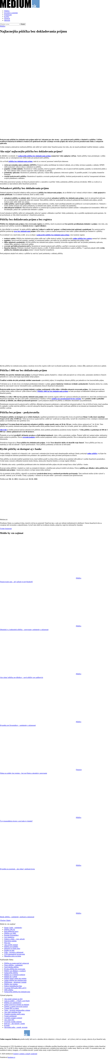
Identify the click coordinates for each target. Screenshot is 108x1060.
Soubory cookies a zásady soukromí (25, 1054)
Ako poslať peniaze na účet (13, 999)
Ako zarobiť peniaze (11, 945)
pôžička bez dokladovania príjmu (20, 161)
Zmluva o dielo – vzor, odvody (14, 939)
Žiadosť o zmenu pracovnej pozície (16, 1006)
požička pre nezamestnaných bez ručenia (66, 399)
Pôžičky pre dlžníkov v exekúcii (15, 971)
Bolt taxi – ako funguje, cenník (14, 1023)
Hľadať (23, 24)
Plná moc (7, 943)
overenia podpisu (29, 437)
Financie (7, 18)
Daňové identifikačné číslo (13, 986)
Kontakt (7, 1025)
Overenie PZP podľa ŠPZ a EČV (15, 988)
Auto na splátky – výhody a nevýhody (17, 1001)
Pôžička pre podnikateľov (12, 1003)
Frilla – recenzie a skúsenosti (13, 952)
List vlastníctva (9, 937)
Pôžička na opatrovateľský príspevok (16, 963)
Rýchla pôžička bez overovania (14, 969)
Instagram (8, 528)
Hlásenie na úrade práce (12, 948)
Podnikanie (8, 15)
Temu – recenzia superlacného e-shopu (17, 1010)
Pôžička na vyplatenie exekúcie (14, 975)
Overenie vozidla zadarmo (13, 1022)
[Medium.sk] (20, 7)
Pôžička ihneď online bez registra (15, 978)
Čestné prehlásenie (10, 1016)
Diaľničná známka (10, 941)
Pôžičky (7, 11)
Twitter (2, 528)
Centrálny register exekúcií (13, 1018)
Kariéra (6, 17)
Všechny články (5, 920)
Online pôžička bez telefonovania (15, 980)
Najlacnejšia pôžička (11, 973)
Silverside (3, 430)
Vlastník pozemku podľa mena (14, 1014)
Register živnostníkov (11, 935)
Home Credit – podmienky (13, 928)
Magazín (7, 20)
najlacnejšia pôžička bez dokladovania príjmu (34, 156)
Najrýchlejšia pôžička (11, 967)
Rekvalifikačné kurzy (11, 931)
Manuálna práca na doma (12, 956)
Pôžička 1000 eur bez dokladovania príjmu (52, 391)
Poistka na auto (9, 950)
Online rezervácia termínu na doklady (16, 1004)
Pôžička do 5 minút (10, 976)
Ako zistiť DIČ (9, 1020)
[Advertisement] (54, 50)
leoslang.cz (11, 1057)
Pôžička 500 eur (9, 929)
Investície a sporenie (11, 13)
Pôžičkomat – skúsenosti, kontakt (15, 982)
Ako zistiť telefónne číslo (12, 1012)
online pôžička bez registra (82, 238)
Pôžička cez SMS (10, 933)
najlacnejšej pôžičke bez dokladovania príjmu (53, 235)
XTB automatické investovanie (14, 954)
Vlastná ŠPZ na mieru (11, 1008)
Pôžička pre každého (11, 946)
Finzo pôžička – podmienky (13, 965)
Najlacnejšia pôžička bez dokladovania (17, 992)
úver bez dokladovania (22, 231)
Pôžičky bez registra (11, 984)
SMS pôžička (8, 990)
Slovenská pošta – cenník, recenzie (15, 1027)
